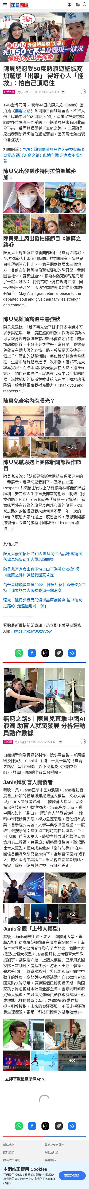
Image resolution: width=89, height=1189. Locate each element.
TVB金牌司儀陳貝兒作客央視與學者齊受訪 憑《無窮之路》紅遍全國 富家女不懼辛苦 (44, 155)
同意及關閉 (71, 1175)
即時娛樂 (9, 92)
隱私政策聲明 (11, 1160)
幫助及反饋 (51, 1152)
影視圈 (8, 742)
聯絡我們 (8, 1144)
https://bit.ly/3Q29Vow (33, 631)
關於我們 (8, 1152)
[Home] (19, 4)
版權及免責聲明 (54, 1144)
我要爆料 (50, 1160)
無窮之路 (22, 111)
